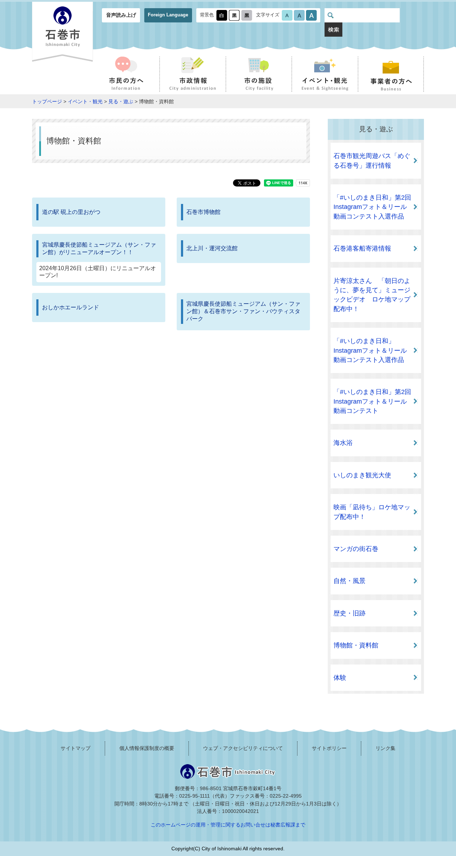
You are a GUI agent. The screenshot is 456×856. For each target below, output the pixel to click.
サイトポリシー (329, 748)
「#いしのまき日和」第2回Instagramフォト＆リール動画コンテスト (372, 401)
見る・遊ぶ (120, 101)
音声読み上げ (121, 15)
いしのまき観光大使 (362, 475)
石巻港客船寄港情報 (362, 248)
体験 (339, 677)
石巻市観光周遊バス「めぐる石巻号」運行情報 (371, 160)
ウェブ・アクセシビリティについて (243, 748)
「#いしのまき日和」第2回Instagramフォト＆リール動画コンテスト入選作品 (372, 207)
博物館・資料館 (355, 645)
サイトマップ (75, 748)
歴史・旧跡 (349, 613)
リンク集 (385, 748)
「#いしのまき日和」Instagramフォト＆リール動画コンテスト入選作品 (370, 350)
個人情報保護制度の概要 (146, 748)
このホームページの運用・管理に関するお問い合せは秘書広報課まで (228, 825)
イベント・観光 (85, 101)
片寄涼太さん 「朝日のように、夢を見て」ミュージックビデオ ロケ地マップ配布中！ (371, 295)
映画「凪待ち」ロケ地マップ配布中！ (371, 512)
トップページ (47, 101)
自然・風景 (349, 580)
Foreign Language (168, 14)
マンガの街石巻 (355, 548)
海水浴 (343, 442)
